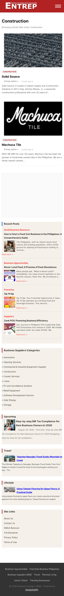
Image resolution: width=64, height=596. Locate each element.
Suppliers (9, 316)
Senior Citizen (21, 580)
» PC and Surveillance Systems (17, 386)
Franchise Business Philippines (44, 569)
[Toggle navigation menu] (58, 6)
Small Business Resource (17, 230)
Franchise (9, 289)
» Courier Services (10, 376)
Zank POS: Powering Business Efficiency (26, 320)
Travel (37, 574)
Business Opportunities (16, 263)
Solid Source (11, 76)
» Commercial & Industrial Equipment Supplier (24, 367)
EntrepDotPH (31, 589)
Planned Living (49, 574)
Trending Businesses (40, 580)
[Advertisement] (32, 195)
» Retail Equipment (11, 390)
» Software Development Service (18, 395)
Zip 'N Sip (9, 293)
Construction (9, 72)
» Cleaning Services (11, 362)
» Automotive (8, 357)
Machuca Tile (11, 145)
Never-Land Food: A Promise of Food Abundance (30, 267)
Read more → (7, 254)
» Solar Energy (9, 400)
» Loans (5, 381)
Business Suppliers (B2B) (20, 574)
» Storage (6, 405)
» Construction (9, 371)
